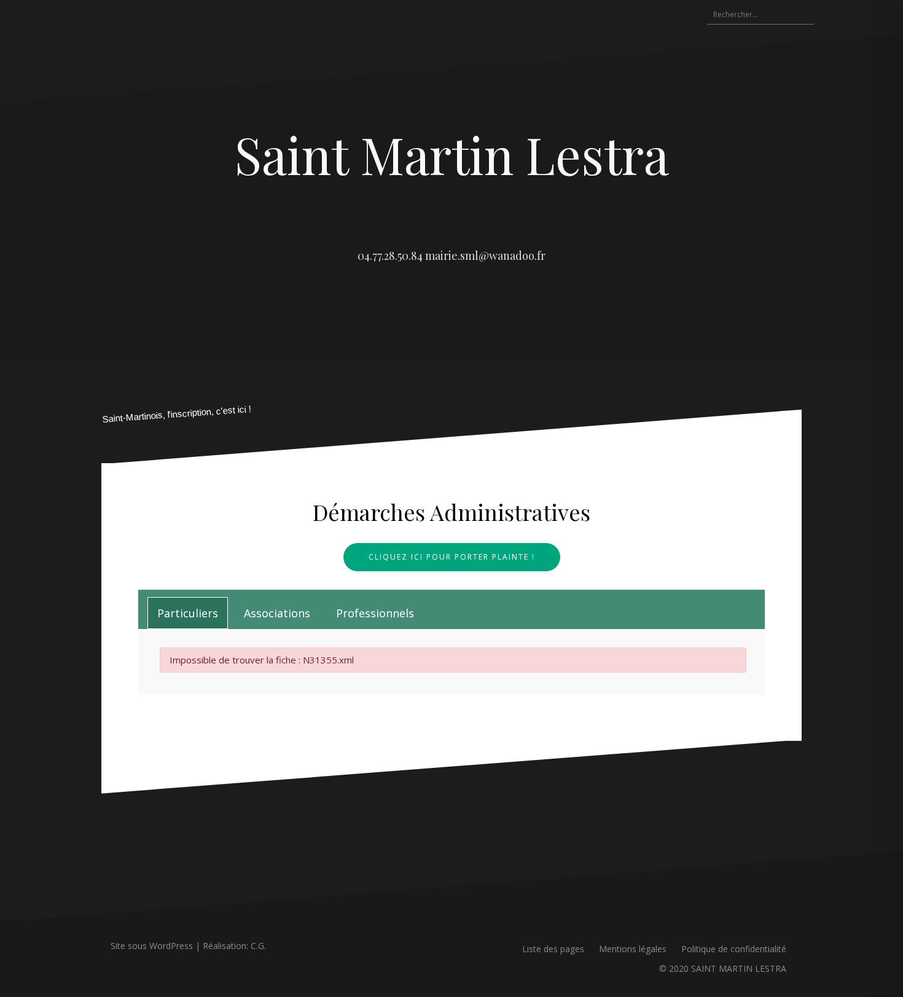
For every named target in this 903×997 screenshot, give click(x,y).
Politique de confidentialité (733, 949)
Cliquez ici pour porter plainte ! (452, 557)
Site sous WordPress (152, 946)
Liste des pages (553, 949)
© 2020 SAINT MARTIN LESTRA (722, 968)
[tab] (187, 613)
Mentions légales (632, 949)
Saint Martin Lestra (452, 154)
